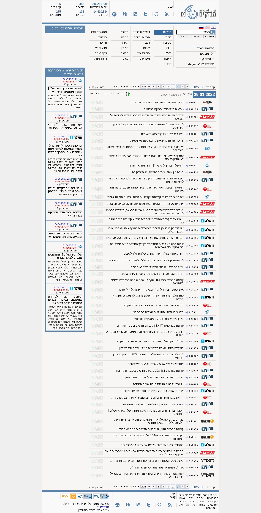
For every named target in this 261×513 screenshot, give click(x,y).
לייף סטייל (101, 53)
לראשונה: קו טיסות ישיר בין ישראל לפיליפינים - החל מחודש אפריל (145, 260)
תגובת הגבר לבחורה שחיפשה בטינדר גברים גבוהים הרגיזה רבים (145, 237)
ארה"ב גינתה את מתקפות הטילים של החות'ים (156, 467)
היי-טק (124, 47)
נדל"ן (168, 53)
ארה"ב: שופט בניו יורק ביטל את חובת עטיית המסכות (153, 390)
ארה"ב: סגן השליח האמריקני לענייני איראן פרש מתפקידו (150, 341)
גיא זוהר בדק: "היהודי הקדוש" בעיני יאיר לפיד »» (65, 126)
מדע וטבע (101, 47)
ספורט (124, 32)
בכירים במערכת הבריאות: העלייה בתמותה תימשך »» (65, 235)
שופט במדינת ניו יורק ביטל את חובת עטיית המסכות (153, 404)
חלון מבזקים (207, 53)
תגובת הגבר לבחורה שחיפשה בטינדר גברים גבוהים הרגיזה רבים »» (65, 299)
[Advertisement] (152, 74)
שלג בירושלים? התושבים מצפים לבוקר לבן (158, 312)
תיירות (124, 42)
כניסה (169, 6)
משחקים (145, 58)
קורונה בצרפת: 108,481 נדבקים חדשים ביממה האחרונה (150, 370)
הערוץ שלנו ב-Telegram (200, 64)
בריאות (102, 37)
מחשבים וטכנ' (98, 32)
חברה (124, 37)
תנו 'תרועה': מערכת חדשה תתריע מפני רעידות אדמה (152, 273)
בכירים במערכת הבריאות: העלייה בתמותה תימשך (154, 377)
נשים (125, 58)
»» (149, 86)
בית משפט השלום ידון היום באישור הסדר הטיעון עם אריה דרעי (147, 460)
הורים (103, 42)
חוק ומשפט (143, 53)
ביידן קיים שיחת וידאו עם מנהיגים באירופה (159, 318)
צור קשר (173, 495)
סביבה (167, 42)
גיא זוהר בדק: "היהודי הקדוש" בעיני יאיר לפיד (157, 267)
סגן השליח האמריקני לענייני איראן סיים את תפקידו (154, 305)
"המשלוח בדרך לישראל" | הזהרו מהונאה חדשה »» (65, 90)
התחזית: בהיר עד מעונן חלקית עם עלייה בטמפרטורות (152, 445)
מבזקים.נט (103, 507)
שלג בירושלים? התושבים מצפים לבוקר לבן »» (65, 256)
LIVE (143, 86)
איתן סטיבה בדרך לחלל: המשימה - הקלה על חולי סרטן (151, 289)
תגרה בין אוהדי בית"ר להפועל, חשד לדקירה (158, 172)
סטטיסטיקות (207, 58)
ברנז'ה (124, 53)
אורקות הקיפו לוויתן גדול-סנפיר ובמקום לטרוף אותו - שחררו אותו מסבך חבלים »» (65, 150)
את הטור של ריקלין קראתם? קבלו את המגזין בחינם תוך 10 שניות (145, 197)
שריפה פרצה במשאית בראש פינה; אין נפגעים (156, 140)
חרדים (167, 63)
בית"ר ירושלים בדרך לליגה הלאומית (162, 133)
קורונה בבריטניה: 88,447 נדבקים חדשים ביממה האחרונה (149, 325)
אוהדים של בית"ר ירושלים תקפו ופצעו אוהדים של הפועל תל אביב (145, 203)
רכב (147, 42)
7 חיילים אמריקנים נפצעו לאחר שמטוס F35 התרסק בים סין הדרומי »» (65, 191)
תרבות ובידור (142, 37)
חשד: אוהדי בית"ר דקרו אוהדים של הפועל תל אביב (154, 253)
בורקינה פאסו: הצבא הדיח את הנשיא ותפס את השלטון (151, 348)
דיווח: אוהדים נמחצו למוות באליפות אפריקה (158, 102)
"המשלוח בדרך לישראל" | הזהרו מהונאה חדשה (156, 165)
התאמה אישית (205, 48)
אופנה (167, 58)
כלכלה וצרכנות (141, 32)
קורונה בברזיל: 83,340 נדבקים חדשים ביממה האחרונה (151, 429)
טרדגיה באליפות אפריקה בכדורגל (164, 109)
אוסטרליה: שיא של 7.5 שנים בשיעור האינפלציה (156, 363)
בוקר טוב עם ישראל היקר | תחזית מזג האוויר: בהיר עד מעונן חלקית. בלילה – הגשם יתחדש (149, 421)
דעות (168, 37)
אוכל (168, 47)
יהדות (146, 47)
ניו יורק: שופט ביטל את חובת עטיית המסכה (158, 384)
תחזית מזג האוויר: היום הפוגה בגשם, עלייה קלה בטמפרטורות (148, 397)
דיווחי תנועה (100, 58)
